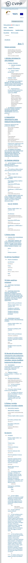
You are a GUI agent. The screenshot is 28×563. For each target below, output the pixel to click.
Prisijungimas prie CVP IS (17, 21)
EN (21, 17)
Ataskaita (7, 35)
